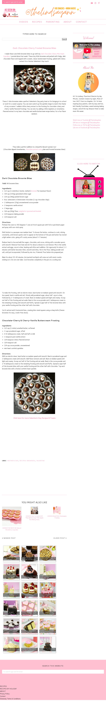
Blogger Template (64, 702)
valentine (40, 461)
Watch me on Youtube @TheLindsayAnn (87, 120)
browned (34, 191)
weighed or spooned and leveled (30, 211)
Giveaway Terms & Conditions (10, 699)
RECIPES (3, 686)
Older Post (59, 538)
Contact (2, 696)
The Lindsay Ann (47, 702)
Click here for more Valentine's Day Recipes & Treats (34, 418)
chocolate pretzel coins (34, 149)
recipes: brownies (27, 461)
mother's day (12, 461)
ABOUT (3, 691)
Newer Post (10, 538)
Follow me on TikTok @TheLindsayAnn (86, 125)
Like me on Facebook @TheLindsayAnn (86, 127)
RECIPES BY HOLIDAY (8, 689)
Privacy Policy (5, 694)
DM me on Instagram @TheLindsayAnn (86, 122)
